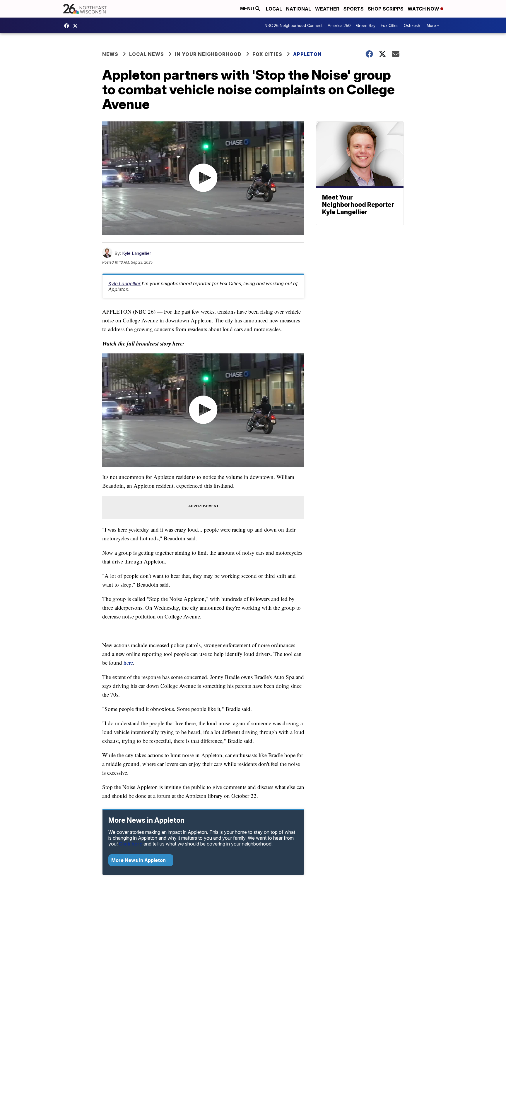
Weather (327, 9)
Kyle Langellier (136, 253)
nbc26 (77, 25)
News (110, 54)
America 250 (339, 25)
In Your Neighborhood (208, 54)
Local (274, 9)
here (128, 662)
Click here (130, 844)
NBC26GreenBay (68, 25)
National (298, 9)
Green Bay (365, 25)
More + (433, 25)
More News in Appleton (139, 860)
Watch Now (424, 9)
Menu (247, 8)
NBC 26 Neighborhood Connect (293, 25)
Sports (353, 9)
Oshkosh (412, 25)
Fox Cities (390, 25)
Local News (146, 54)
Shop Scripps (386, 9)
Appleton (307, 54)
